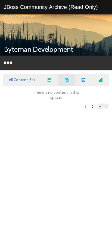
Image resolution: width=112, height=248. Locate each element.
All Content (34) (22, 79)
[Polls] (100, 80)
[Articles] (66, 80)
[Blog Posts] (49, 80)
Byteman (29, 16)
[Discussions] (83, 80)
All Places (11, 16)
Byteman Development (38, 49)
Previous (100, 106)
